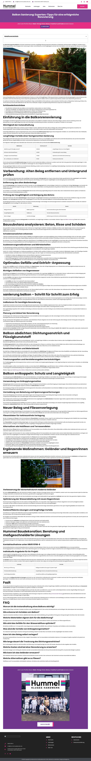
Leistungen (37, 6)
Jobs (44, 6)
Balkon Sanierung (69, 219)
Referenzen (51, 6)
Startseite (28, 6)
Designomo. (66, 759)
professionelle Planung (57, 593)
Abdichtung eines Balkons (18, 370)
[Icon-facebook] (81, 1)
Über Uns (60, 6)
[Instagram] (84, 1)
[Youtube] (87, 1)
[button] (86, 36)
